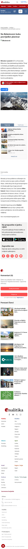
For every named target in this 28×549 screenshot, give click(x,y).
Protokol (3, 426)
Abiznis (3, 440)
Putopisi (17, 437)
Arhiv (3, 515)
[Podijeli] (15, 11)
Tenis (16, 456)
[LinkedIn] (20, 256)
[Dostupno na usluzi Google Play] (20, 239)
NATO (2, 424)
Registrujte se (20, 297)
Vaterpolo (17, 451)
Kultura (3, 477)
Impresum (4, 512)
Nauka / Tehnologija (21, 477)
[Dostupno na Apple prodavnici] (8, 239)
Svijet (16, 470)
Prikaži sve (14, 156)
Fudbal (16, 443)
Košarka (17, 446)
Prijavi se (14, 294)
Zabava (3, 470)
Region (16, 468)
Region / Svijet (19, 465)
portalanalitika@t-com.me (10, 505)
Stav (16, 421)
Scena (2, 479)
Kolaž (3, 465)
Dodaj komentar (14, 288)
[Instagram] (7, 256)
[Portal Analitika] (5, 2)
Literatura (3, 487)
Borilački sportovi (19, 459)
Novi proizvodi (18, 482)
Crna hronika (22, 6)
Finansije (3, 443)
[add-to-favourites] (26, 11)
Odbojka (17, 454)
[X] (12, 256)
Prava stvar (17, 434)
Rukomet (17, 448)
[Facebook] (3, 256)
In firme (16, 479)
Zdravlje (17, 431)
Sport (16, 440)
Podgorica (17, 426)
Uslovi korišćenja (6, 522)
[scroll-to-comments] (20, 11)
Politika (9, 6)
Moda (2, 473)
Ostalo (16, 461)
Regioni (16, 429)
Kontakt (3, 517)
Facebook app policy (7, 527)
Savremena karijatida (7, 491)
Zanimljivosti (4, 468)
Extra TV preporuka (6, 537)
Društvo (15, 6)
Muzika (3, 482)
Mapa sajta (4, 525)
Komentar (3, 421)
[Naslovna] (3, 546)
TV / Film (3, 485)
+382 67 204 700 (8, 502)
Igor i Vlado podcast (6, 534)
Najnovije (3, 6)
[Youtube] (16, 256)
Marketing (3, 446)
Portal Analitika (4, 27)
